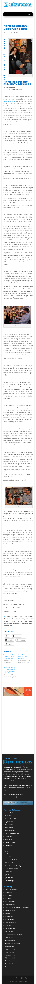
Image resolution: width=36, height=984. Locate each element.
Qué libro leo (9, 878)
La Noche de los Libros (12, 869)
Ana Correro (8, 896)
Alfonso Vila (8, 893)
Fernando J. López (10, 910)
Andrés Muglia (9, 813)
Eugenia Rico (9, 822)
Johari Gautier (9, 925)
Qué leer (7, 875)
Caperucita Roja (9, 101)
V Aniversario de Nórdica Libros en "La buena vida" (8, 657)
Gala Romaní (9, 916)
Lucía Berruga (9, 937)
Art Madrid (8, 857)
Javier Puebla (9, 828)
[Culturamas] (18, 765)
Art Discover (8, 854)
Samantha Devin (10, 842)
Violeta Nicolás (9, 964)
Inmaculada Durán (10, 922)
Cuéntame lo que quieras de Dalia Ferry (17, 907)
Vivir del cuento (9, 967)
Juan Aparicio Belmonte (12, 834)
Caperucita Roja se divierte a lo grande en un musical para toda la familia (9, 670)
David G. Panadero (10, 816)
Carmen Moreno (10, 904)
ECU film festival (10, 863)
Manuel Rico (8, 836)
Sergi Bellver (8, 845)
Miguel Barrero (9, 946)
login (25, 981)
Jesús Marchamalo (10, 831)
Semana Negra (9, 881)
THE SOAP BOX (9, 958)
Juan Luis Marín (9, 931)
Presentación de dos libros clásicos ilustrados (24, 657)
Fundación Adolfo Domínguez (14, 866)
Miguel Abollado (10, 940)
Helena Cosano (9, 919)
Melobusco (8, 872)
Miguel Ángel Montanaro (12, 943)
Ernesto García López (11, 819)
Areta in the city (9, 901)
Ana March (8, 899)
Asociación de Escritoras (12, 860)
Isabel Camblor (9, 825)
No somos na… (9, 952)
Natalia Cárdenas (10, 949)
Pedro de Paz (9, 839)
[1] (30, 159)
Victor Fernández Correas (13, 961)
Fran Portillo (8, 913)
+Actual (15, 32)
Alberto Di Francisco (11, 890)
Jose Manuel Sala (10, 928)
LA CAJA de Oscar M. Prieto (13, 934)
